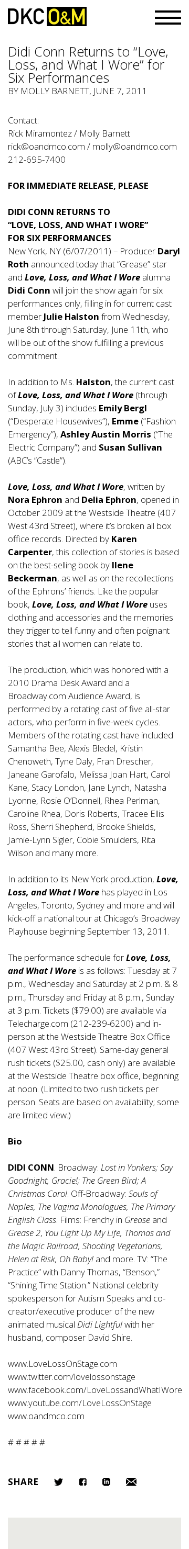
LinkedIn (106, 1482)
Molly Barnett (54, 91)
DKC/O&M (47, 16)
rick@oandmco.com (46, 146)
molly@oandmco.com (134, 146)
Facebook (83, 1482)
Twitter (58, 1482)
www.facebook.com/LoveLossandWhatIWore (95, 1390)
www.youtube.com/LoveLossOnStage (80, 1403)
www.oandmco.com (46, 1416)
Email (131, 1482)
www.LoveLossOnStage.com (62, 1363)
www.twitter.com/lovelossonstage (71, 1377)
